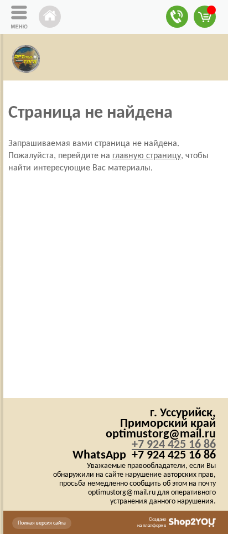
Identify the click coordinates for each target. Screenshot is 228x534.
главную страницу (146, 156)
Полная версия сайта (42, 523)
